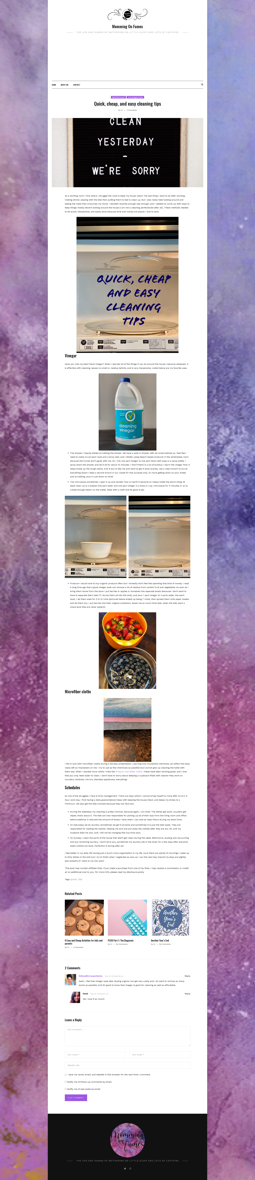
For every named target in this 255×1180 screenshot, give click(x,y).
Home (54, 84)
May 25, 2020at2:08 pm (114, 976)
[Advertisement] (127, 60)
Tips (80, 879)
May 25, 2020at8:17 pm (100, 994)
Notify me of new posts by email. (84, 1089)
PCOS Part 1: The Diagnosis (120, 940)
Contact (76, 84)
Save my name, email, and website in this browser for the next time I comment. (110, 1074)
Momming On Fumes (127, 26)
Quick (73, 879)
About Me (64, 84)
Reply (187, 976)
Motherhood (118, 97)
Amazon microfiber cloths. (129, 771)
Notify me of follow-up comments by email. (89, 1082)
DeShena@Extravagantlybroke (90, 975)
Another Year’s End (160, 940)
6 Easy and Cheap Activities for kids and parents (84, 942)
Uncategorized (135, 97)
